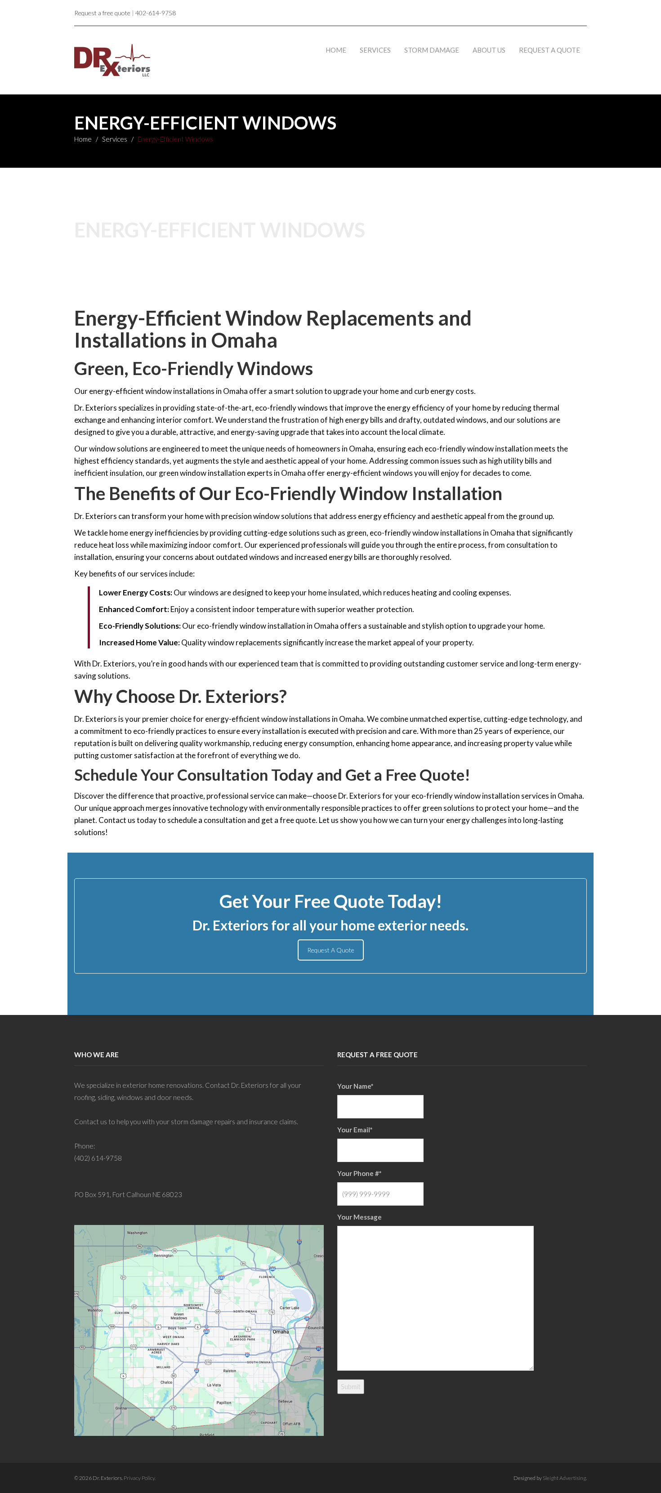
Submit (351, 1386)
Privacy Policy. (139, 1478)
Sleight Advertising (564, 1478)
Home (336, 50)
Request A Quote (330, 950)
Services (375, 50)
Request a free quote (102, 13)
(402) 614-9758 (98, 1158)
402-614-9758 (155, 13)
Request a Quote (549, 50)
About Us (489, 50)
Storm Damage (431, 50)
